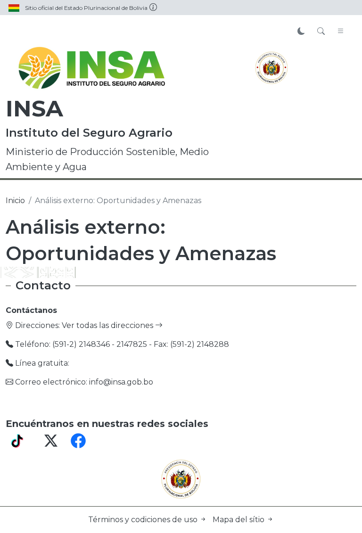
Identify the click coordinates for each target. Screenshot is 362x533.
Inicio (15, 200)
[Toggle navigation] (341, 32)
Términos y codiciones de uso (143, 519)
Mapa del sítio (239, 519)
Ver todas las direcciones (108, 325)
